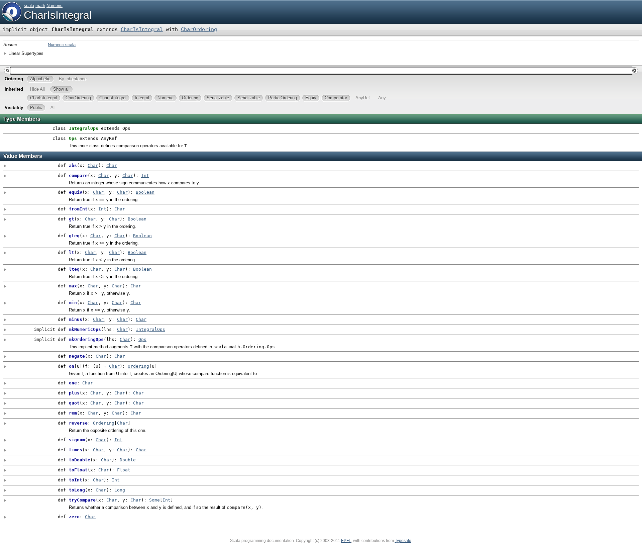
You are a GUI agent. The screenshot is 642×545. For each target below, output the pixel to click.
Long (119, 489)
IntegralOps (150, 329)
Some (154, 500)
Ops (142, 339)
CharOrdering (199, 29)
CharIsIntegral (58, 15)
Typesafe (403, 540)
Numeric (54, 5)
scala (29, 5)
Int (145, 175)
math (40, 5)
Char (93, 165)
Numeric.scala (62, 44)
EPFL (346, 540)
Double (128, 459)
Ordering (138, 366)
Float (123, 469)
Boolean (145, 192)
